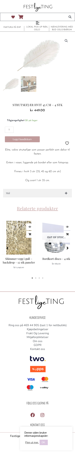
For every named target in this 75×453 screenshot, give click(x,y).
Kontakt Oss (37, 425)
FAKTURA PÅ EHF (12, 27)
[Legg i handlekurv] (29, 234)
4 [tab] (42, 278)
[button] (70, 17)
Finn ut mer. (32, 442)
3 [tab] (39, 278)
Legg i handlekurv (22, 139)
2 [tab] (36, 278)
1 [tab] (32, 278)
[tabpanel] (19, 246)
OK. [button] (44, 442)
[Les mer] (67, 234)
